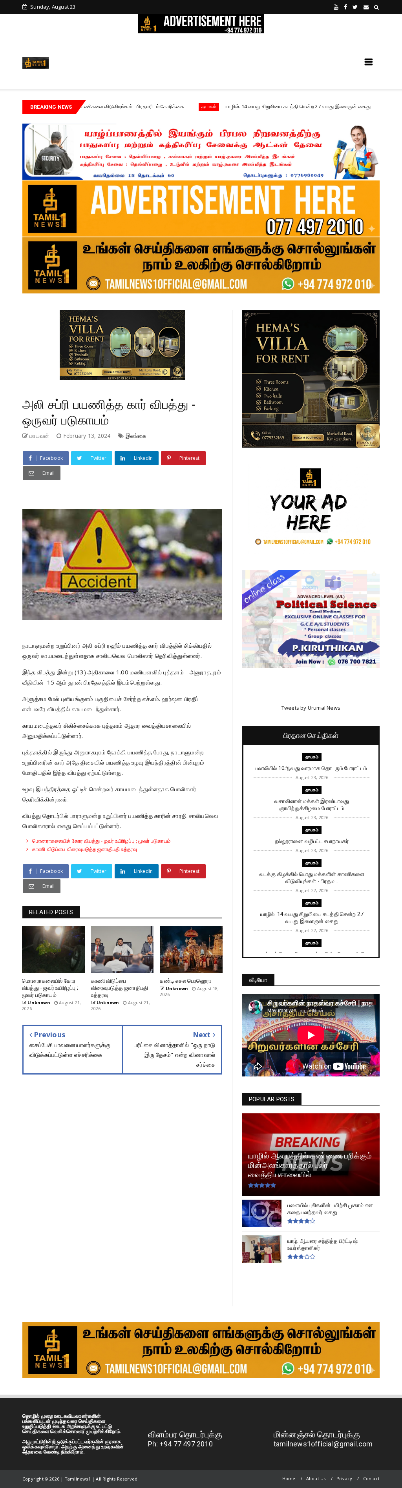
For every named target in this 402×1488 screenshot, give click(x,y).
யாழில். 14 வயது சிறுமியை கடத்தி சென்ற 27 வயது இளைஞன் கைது (237, 106)
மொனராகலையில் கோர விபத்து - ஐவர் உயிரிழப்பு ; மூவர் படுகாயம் (101, 840)
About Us (316, 1478)
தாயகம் (147, 106)
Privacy (344, 1478)
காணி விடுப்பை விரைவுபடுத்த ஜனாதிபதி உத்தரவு (84, 848)
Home (289, 1478)
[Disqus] (122, 1196)
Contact (371, 1478)
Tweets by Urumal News (310, 707)
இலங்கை (136, 435)
